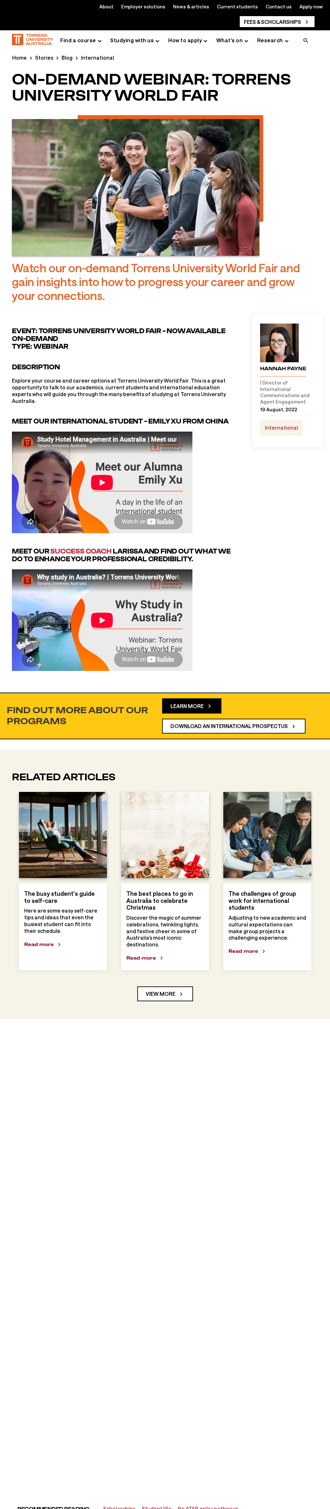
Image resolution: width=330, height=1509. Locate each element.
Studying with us (132, 40)
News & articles (191, 6)
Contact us (279, 6)
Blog (67, 58)
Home (19, 58)
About (106, 6)
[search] (306, 41)
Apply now (311, 6)
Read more (39, 944)
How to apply (185, 40)
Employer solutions (143, 6)
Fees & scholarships (272, 22)
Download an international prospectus (229, 726)
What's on (229, 40)
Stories (44, 58)
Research (270, 40)
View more (160, 994)
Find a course (78, 40)
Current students (237, 6)
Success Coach (81, 551)
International (97, 58)
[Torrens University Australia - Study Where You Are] (32, 40)
